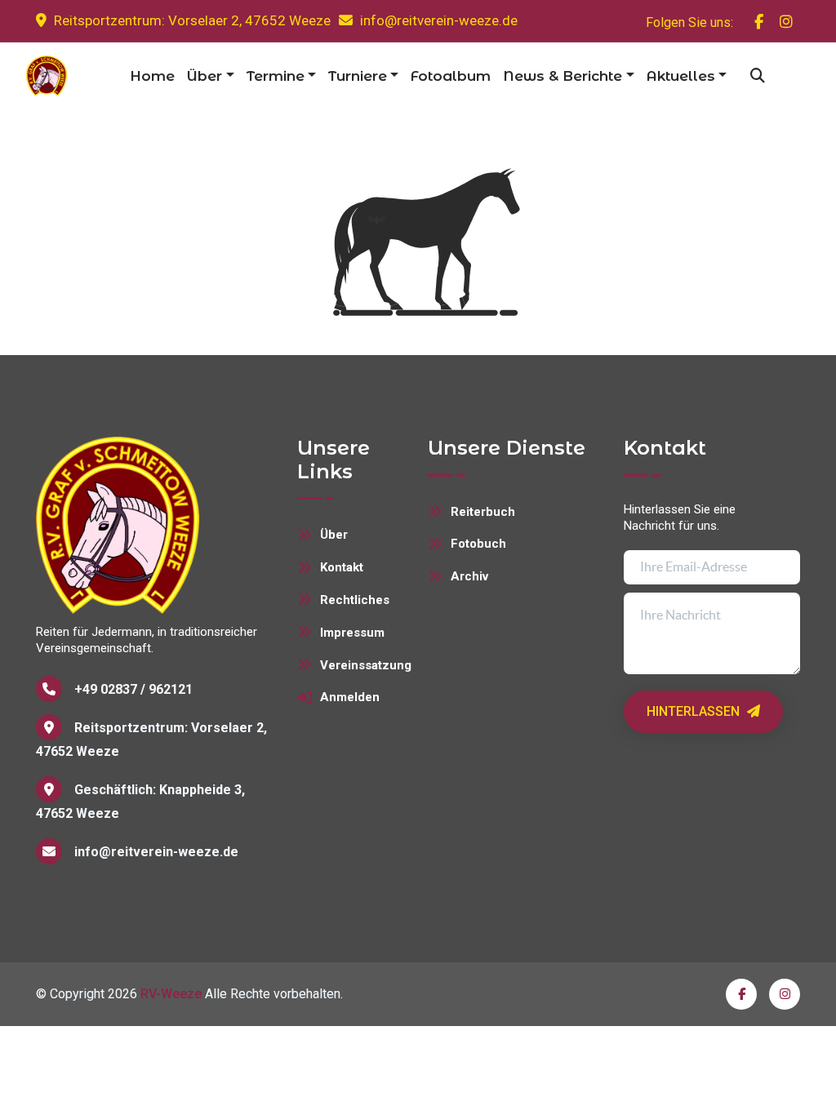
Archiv (469, 576)
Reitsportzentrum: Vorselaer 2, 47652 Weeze (191, 20)
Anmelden (350, 697)
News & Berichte (562, 76)
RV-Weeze (171, 994)
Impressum (352, 632)
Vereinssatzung (364, 665)
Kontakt (341, 567)
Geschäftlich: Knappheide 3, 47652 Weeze (140, 801)
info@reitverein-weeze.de (439, 20)
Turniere (357, 76)
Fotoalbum (451, 76)
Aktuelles (681, 76)
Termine (276, 76)
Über (204, 76)
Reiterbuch (483, 511)
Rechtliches (354, 600)
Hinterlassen (695, 711)
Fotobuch (478, 543)
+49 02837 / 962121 (133, 689)
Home (152, 76)
